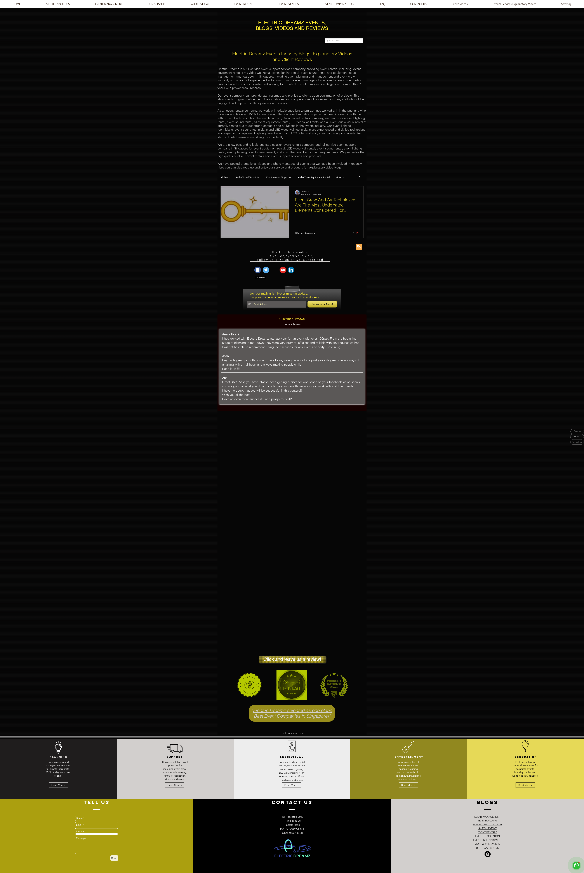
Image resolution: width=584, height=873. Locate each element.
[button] (108, 5)
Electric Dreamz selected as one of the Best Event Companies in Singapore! (292, 713)
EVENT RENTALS (487, 832)
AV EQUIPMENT (487, 828)
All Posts (225, 177)
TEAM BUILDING (487, 820)
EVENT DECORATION (487, 836)
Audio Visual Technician (248, 177)
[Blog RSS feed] (359, 247)
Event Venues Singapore (278, 177)
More (338, 177)
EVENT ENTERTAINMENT (487, 840)
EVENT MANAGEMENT (487, 816)
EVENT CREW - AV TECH (487, 824)
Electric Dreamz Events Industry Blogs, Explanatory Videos (292, 54)
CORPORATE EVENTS (487, 843)
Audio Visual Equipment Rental (313, 177)
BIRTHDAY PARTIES (487, 847)
